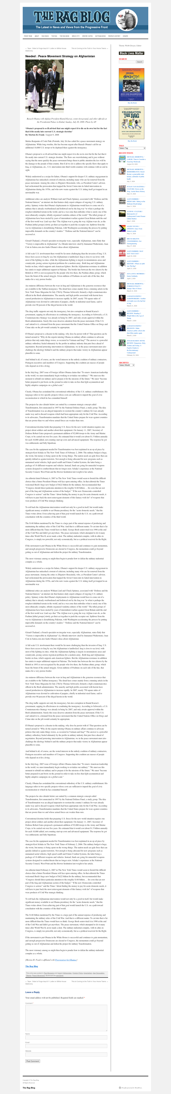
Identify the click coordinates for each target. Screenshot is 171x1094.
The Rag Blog (29, 1087)
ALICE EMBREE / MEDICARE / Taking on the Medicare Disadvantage (136, 201)
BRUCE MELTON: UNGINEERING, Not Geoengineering (134, 241)
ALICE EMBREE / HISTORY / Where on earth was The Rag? (136, 263)
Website (28, 1051)
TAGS (121, 146)
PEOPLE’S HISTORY (114, 36)
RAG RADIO (45, 36)
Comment (29, 1003)
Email (27, 1042)
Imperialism (88, 973)
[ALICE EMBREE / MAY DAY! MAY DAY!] (122, 253)
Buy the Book (132, 103)
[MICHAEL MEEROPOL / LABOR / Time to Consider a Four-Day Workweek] (122, 159)
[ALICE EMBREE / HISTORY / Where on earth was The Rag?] (122, 263)
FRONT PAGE (28, 36)
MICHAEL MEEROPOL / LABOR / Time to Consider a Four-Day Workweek (136, 159)
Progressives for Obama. (65, 959)
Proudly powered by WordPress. (132, 1088)
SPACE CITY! (76, 36)
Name (27, 1034)
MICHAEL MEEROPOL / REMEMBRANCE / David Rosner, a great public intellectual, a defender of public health (135, 174)
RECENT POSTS (126, 153)
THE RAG (54, 36)
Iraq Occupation (98, 973)
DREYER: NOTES (87, 36)
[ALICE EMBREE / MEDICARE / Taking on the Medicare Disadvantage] (122, 201)
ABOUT (37, 36)
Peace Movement (38, 975)
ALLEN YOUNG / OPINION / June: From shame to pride (134, 228)
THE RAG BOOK (64, 36)
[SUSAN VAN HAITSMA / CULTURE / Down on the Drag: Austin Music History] (122, 189)
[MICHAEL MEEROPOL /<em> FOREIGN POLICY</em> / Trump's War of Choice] (122, 286)
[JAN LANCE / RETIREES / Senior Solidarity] (122, 276)
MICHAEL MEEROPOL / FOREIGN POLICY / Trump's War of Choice (135, 286)
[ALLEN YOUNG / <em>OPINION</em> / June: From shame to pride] (122, 228)
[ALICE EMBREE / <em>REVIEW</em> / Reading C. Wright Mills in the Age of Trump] (122, 313)
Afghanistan (67, 973)
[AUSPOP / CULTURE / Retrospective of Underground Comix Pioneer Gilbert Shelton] (122, 213)
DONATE (125, 36)
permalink (59, 975)
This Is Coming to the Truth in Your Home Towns (89, 48)
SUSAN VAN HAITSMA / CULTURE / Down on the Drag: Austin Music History (136, 188)
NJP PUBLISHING (100, 36)
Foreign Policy (78, 973)
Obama (28, 975)
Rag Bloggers (49, 973)
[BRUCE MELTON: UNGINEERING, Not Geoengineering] (122, 241)
